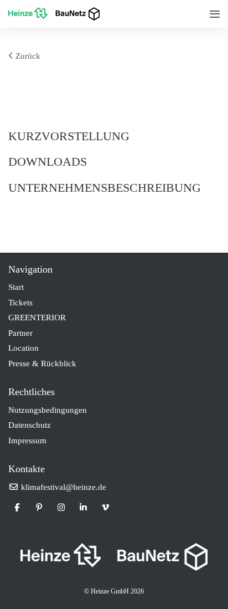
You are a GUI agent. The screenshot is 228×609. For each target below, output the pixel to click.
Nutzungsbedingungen (47, 410)
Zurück (26, 56)
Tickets (20, 302)
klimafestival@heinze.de (62, 487)
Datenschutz (29, 425)
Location (23, 348)
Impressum (27, 440)
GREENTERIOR (37, 317)
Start (16, 287)
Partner (20, 333)
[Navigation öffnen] (215, 14)
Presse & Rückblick (42, 363)
